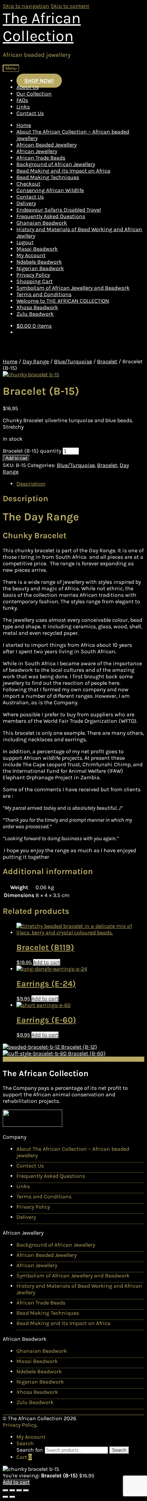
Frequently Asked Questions (50, 216)
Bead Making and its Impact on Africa (63, 170)
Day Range (36, 361)
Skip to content (70, 6)
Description (30, 483)
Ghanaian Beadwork (41, 222)
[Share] (12, 1490)
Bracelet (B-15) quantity (32, 450)
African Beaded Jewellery (46, 144)
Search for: (29, 1450)
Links (23, 106)
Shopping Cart (34, 281)
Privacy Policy (33, 275)
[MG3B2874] (31, 374)
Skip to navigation (26, 6)
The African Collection (42, 27)
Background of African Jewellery (55, 164)
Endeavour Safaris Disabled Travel (58, 209)
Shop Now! (39, 80)
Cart (24, 1457)
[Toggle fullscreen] (19, 1490)
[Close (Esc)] (5, 1490)
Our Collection (34, 93)
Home (23, 125)
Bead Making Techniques (47, 177)
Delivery (26, 203)
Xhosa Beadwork (37, 307)
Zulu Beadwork (35, 314)
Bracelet (107, 361)
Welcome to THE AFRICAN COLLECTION (62, 301)
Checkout (28, 183)
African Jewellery (36, 151)
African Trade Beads (40, 157)
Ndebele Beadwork (39, 261)
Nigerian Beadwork (40, 268)
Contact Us (30, 113)
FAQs (22, 100)
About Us (27, 87)
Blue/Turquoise (73, 361)
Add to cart (16, 458)
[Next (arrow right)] (12, 1497)
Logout (25, 242)
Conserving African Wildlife (50, 190)
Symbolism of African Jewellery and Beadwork (73, 288)
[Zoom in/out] (26, 1490)
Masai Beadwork (37, 248)
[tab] (80, 483)
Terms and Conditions (43, 294)
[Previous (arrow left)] (5, 1497)
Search (25, 1443)
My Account (30, 255)
